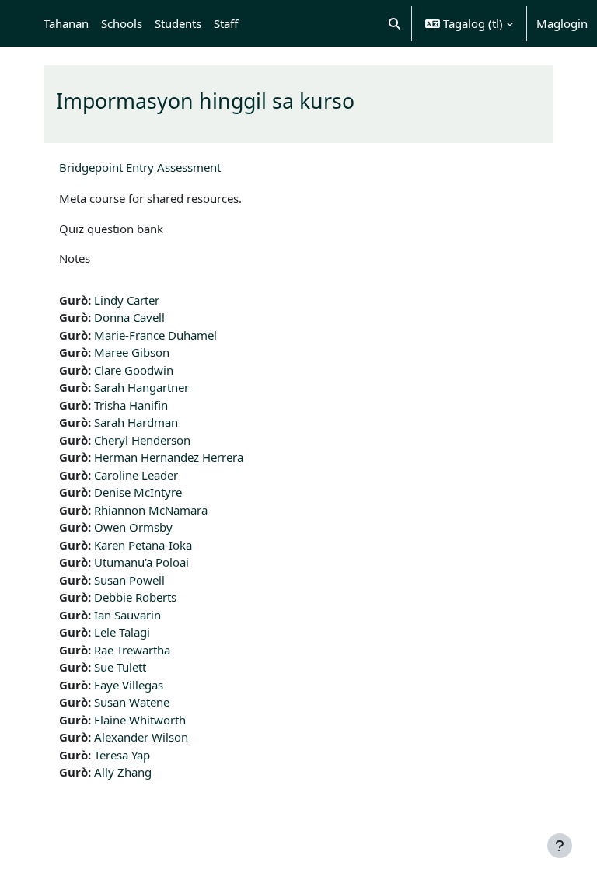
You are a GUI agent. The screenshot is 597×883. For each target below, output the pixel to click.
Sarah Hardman (136, 422)
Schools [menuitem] (121, 23)
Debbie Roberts (135, 597)
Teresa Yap (122, 755)
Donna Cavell (129, 317)
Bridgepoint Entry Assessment (140, 167)
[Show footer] (559, 845)
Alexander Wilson (141, 737)
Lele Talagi (122, 632)
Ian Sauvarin (127, 615)
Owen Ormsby (133, 527)
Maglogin (562, 23)
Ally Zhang (123, 772)
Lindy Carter (126, 300)
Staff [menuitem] (226, 23)
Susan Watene (131, 702)
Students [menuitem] (178, 23)
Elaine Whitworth (140, 720)
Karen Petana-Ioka (143, 545)
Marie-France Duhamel (155, 335)
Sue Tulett (120, 667)
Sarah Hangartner (141, 387)
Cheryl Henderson (142, 440)
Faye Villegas (128, 685)
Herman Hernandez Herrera (168, 457)
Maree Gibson (131, 352)
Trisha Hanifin (131, 405)
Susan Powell (129, 580)
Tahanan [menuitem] (66, 23)
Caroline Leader (136, 475)
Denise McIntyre (138, 492)
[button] (395, 23)
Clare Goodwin (133, 370)
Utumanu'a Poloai (141, 562)
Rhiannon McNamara (151, 510)
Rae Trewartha (132, 650)
